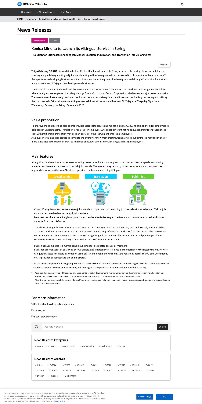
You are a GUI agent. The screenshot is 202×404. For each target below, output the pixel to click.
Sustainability (88, 346)
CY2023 (66, 365)
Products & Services (46, 346)
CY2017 (149, 365)
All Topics (67, 12)
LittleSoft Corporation (45, 316)
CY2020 (108, 365)
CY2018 (135, 365)
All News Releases (47, 12)
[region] (101, 396)
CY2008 (150, 370)
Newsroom (26, 12)
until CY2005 (70, 376)
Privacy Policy (59, 401)
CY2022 (80, 365)
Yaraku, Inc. (40, 310)
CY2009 (136, 370)
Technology (106, 346)
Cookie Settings (144, 396)
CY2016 (40, 370)
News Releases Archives (49, 359)
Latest (40, 365)
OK (164, 396)
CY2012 (95, 370)
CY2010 (123, 370)
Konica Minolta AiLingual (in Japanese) (54, 304)
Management (39, 40)
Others (54, 40)
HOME (20, 19)
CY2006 (54, 376)
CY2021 (94, 365)
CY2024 (53, 365)
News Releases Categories (51, 340)
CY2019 (121, 365)
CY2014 (68, 370)
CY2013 (81, 370)
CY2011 (109, 370)
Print (165, 64)
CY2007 (40, 376)
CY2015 (54, 370)
